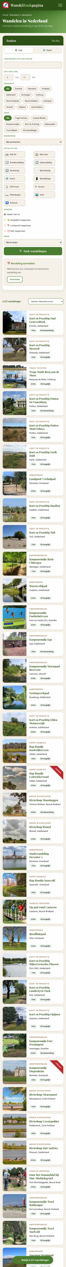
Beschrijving (42, 170)
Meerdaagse (13, 195)
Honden (8, 209)
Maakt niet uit (13, 214)
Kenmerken (10, 136)
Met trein (41, 154)
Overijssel (47, 100)
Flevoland (32, 88)
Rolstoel (11, 203)
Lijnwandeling (43, 162)
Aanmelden (15, 279)
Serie (6, 112)
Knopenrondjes (12, 124)
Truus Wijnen (11, 130)
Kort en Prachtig (32, 124)
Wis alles (56, 40)
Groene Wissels (39, 118)
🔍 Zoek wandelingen (32, 251)
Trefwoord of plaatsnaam (18, 59)
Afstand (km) (11, 71)
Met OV (10, 154)
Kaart (47, 50)
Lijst (18, 50)
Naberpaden (50, 124)
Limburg (39, 94)
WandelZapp (43, 178)
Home (5, 15)
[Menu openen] (60, 5)
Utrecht (9, 107)
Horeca (39, 186)
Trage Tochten (21, 118)
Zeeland (22, 107)
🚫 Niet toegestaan (16, 231)
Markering (12, 170)
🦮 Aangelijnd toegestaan (19, 220)
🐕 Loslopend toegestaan (19, 225)
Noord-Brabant (12, 100)
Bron (6, 236)
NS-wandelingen (30, 130)
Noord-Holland (31, 100)
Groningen (25, 94)
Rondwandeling (14, 162)
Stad (39, 195)
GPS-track (12, 186)
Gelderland (11, 94)
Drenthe (18, 88)
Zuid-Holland (36, 107)
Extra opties (10, 148)
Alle (7, 88)
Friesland (46, 88)
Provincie (9, 83)
